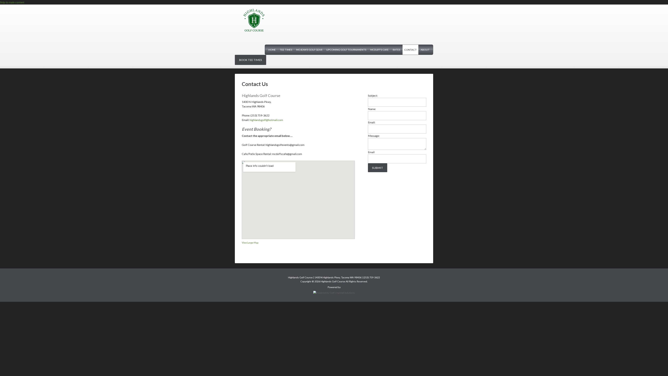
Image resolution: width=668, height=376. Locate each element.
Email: (371, 122)
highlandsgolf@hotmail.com (267, 120)
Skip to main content (12, 2)
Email (371, 152)
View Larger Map (250, 242)
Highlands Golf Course (254, 20)
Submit (377, 167)
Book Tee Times (250, 59)
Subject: (373, 95)
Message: (374, 135)
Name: (372, 109)
